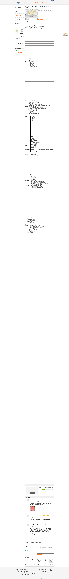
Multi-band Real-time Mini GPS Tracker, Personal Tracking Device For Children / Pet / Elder (34, 573)
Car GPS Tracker (17, 23)
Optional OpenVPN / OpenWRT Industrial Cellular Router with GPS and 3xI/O (39, 564)
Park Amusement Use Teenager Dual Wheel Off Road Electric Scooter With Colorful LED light (45, 564)
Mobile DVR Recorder (17, 19)
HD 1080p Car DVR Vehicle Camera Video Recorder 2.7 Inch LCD (33, 564)
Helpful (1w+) (32, 526)
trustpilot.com (32, 501)
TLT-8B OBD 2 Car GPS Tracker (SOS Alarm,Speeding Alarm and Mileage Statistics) (25, 570)
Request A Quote (48, 2)
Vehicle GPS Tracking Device (18, 15)
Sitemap (50, 572)
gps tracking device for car (39, 542)
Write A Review (32, 492)
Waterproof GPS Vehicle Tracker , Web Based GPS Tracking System (27, 564)
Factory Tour (35, 2)
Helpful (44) (32, 517)
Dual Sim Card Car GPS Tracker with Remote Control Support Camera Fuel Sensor (34, 570)
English (53, 0)
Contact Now (41, 19)
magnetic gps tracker (28, 542)
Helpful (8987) (38, 501)
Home (25, 2)
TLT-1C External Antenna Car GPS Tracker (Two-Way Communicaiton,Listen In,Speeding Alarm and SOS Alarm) (25, 572)
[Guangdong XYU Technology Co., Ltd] (19, 3)
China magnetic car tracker (24, 578)
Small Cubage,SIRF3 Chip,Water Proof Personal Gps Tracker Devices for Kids (43, 572)
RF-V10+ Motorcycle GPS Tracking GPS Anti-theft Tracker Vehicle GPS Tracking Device (51, 564)
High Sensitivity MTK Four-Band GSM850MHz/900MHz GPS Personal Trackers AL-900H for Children (43, 570)
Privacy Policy (18, 578)
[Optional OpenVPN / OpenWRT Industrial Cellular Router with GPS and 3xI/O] (39, 561)
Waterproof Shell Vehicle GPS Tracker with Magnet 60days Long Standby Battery (34, 576)
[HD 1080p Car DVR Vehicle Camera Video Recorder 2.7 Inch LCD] (33, 561)
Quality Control (39, 2)
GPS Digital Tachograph (17, 11)
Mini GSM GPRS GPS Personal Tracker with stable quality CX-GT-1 (43, 573)
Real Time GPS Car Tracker (18, 7)
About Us (31, 2)
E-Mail (50, 571)
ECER (51, 578)
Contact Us (43, 2)
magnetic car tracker (33, 542)
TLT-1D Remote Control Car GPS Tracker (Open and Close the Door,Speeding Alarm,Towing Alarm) (25, 574)
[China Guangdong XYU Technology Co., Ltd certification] (17, 31)
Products (27, 2)
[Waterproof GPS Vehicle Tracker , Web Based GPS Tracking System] (27, 561)
